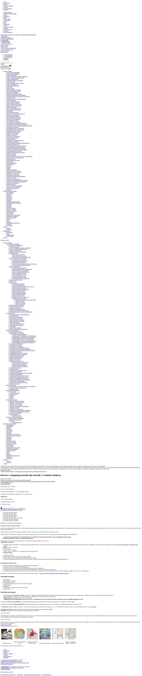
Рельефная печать (11, 159)
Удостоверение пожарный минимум (16, 147)
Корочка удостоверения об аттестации (16, 148)
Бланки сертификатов (12, 84)
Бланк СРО (9, 87)
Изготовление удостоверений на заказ (16, 123)
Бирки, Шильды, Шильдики (14, 187)
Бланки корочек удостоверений (20, 362)
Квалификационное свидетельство (15, 129)
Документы (9, 197)
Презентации (10, 212)
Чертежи (9, 221)
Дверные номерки (17, 422)
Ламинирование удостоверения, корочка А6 (23, 342)
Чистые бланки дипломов (18, 262)
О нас (5, 1)
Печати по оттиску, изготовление (15, 157)
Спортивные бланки (12, 75)
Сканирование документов (13, 215)
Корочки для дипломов (12, 133)
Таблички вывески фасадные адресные (16, 181)
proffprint (6, 58)
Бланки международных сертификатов (22, 269)
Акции (5, 21)
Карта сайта (20, 674)
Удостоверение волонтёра (13, 116)
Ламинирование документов (14, 117)
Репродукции (10, 161)
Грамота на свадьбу (20, 302)
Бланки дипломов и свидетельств (15, 83)
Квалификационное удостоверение (15, 128)
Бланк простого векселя (18, 254)
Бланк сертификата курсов (19, 276)
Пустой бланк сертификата (19, 268)
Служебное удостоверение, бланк (15, 140)
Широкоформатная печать (13, 160)
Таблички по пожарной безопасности (16, 176)
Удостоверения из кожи (12, 120)
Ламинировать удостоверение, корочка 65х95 (23, 335)
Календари (9, 199)
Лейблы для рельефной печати (14, 93)
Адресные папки (11, 97)
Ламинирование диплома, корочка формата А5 (24, 341)
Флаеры (8, 219)
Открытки (9, 207)
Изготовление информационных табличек (17, 180)
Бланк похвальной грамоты (19, 288)
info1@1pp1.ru (4, 46)
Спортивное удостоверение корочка (16, 152)
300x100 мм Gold (16, 415)
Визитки (9, 195)
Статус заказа (7, 20)
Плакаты (9, 167)
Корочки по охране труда (13, 144)
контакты (94, 606)
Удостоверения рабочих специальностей (17, 149)
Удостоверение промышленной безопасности (18, 143)
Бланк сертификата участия (19, 274)
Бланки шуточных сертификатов (20, 272)
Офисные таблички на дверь (14, 171)
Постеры (9, 165)
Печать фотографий (11, 163)
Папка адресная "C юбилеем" (14, 105)
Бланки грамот (10, 88)
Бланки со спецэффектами (13, 73)
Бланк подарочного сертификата (20, 270)
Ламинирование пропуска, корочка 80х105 (23, 339)
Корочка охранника (11, 153)
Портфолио (6, 16)
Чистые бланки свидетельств (19, 261)
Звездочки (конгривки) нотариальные (16, 95)
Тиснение (9, 229)
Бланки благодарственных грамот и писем (23, 286)
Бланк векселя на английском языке (21, 257)
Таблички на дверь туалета (13, 179)
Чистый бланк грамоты (18, 284)
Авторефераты (10, 192)
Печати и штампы (11, 155)
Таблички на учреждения (13, 175)
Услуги (5, 15)
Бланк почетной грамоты (18, 285)
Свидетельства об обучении (19, 260)
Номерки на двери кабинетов (14, 172)
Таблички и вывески (12, 169)
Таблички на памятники (13, 183)
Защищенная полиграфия (13, 72)
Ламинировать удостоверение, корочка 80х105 (24, 337)
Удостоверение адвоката (13, 127)
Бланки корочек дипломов (19, 363)
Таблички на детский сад (13, 173)
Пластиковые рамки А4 (12, 188)
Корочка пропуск (11, 139)
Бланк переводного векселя (19, 256)
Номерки (9, 189)
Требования (6, 3)
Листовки (9, 204)
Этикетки (9, 224)
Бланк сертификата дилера (19, 273)
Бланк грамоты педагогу (18, 294)
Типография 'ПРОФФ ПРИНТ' (9, 660)
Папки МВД (10, 111)
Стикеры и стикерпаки (12, 216)
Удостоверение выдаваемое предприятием (17, 124)
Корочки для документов (13, 115)
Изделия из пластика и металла (14, 185)
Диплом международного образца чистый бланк (24, 264)
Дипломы (9, 196)
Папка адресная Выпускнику (14, 108)
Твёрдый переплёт (11, 217)
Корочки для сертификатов (13, 119)
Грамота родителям (20, 304)
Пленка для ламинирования (19, 334)
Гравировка (9, 225)
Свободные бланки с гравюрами (15, 80)
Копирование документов (13, 201)
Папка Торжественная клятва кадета (16, 113)
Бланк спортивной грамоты (19, 293)
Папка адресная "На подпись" (14, 104)
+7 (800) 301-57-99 (5, 42)
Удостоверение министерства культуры (16, 145)
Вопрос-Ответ (7, 19)
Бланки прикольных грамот (19, 298)
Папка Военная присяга (13, 112)
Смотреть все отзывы (6, 624)
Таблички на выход (11, 177)
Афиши (8, 168)
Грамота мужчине (19, 301)
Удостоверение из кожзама (13, 121)
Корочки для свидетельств (13, 132)
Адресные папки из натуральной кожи (16, 99)
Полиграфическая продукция (8, 674)
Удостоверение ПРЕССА (13, 141)
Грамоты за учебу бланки (18, 296)
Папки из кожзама (11, 100)
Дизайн (8, 228)
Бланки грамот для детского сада (20, 297)
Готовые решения (11, 184)
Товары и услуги (5, 240)
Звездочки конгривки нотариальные (32, 642)
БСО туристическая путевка (14, 91)
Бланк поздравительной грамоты (20, 289)
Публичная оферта (46, 674)
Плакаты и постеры (11, 211)
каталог (9, 68)
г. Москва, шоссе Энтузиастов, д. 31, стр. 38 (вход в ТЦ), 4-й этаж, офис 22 (8, 49)
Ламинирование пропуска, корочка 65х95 (23, 338)
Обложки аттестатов (12, 135)
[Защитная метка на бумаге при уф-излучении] (43, 481)
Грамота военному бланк (18, 292)
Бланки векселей (11, 81)
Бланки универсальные (12, 79)
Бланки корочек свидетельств (19, 365)
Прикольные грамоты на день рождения (25, 300)
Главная (3, 471)
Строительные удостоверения (14, 151)
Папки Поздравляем (12, 107)
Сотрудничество (8, 8)
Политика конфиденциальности (32, 674)
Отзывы (6, 7)
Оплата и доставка (8, 5)
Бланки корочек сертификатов (20, 366)
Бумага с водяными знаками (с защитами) (17, 76)
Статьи (5, 4)
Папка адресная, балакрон (13, 103)
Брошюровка (10, 193)
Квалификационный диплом (14, 131)
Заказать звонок (5, 45)
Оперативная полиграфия (10, 13)
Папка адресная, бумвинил (13, 101)
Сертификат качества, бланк (19, 277)
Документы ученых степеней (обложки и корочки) (19, 125)
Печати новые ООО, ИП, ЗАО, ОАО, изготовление (19, 156)
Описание (3, 525)
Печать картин (10, 164)
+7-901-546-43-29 (8, 54)
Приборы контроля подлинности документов (18, 96)
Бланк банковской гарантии (14, 89)
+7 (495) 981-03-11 (5, 668)
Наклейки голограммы (12, 92)
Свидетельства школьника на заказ (21, 265)
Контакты (6, 9)
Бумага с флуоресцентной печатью (15, 77)
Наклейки (9, 205)
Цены (5, 17)
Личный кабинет (8, 32)
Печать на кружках (11, 209)
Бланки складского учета (13, 85)
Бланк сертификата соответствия (20, 278)
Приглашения (10, 213)
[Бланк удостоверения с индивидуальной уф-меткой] (16, 481)
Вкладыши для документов (13, 136)
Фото (8, 220)
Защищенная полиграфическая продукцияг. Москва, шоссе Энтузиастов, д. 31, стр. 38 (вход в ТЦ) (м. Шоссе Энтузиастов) (15, 663)
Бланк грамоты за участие (19, 290)
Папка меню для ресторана (13, 109)
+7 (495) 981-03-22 (5, 41)
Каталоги (9, 200)
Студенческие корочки (12, 137)
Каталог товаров (8, 12)
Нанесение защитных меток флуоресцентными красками (54, 573)
